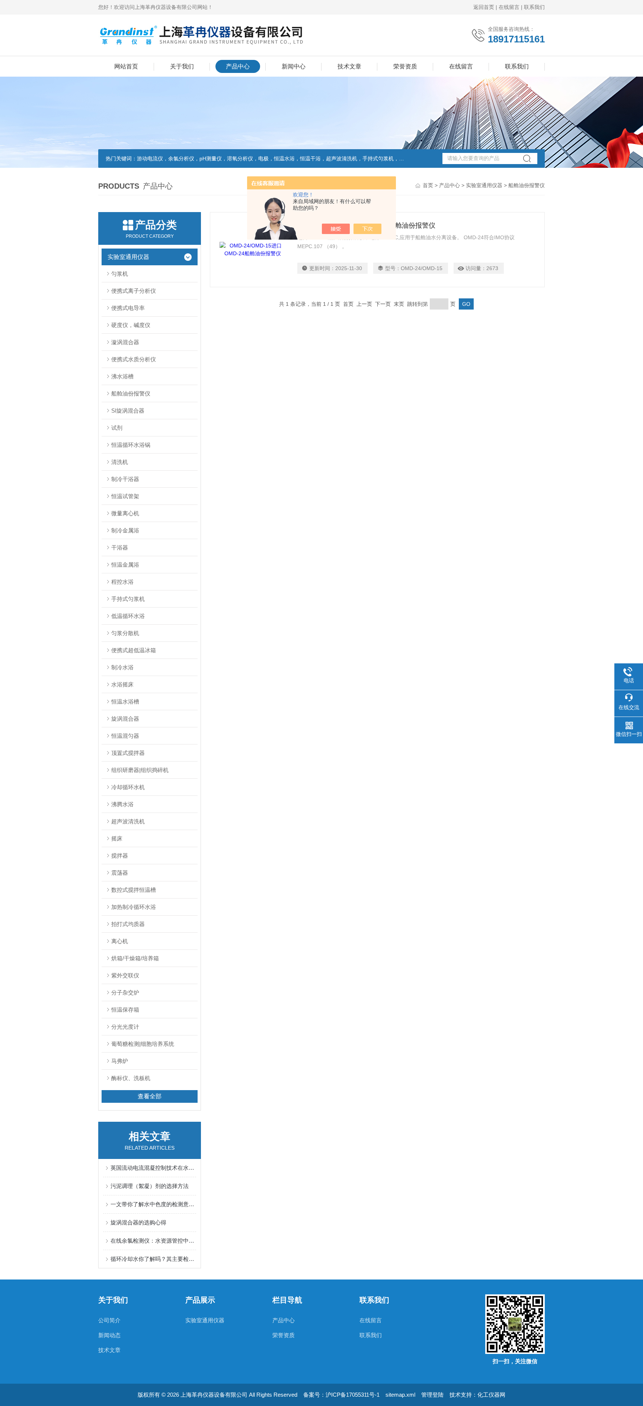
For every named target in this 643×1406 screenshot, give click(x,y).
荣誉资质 (405, 66)
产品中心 (238, 66)
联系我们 (534, 7)
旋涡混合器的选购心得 (138, 1222)
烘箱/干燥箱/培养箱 (135, 958)
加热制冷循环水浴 (133, 907)
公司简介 (109, 1320)
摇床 (116, 838)
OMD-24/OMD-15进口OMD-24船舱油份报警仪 (366, 225)
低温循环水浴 (128, 616)
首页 (428, 185)
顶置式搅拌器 (128, 753)
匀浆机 (119, 273)
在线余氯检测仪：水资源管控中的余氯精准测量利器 (153, 1240)
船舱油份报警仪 (130, 393)
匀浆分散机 (125, 633)
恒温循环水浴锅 (130, 445)
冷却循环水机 (128, 787)
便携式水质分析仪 (133, 359)
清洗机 (119, 462)
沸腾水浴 (122, 804)
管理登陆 (432, 1394)
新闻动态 (109, 1335)
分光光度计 (125, 1027)
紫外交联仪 (125, 975)
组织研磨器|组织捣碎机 (140, 770)
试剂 (116, 428)
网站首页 (126, 66)
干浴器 (119, 547)
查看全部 (149, 1096)
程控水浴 (122, 582)
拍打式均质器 (128, 924)
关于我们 (182, 66)
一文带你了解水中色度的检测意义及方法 (153, 1204)
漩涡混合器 (125, 342)
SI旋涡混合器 (127, 410)
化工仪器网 (491, 1394)
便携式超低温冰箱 (133, 650)
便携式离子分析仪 (133, 291)
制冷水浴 (122, 667)
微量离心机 (125, 513)
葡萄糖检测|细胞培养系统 (142, 1044)
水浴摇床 (122, 684)
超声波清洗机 (128, 821)
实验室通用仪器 (484, 185)
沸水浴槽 (122, 376)
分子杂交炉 (125, 992)
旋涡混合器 (125, 718)
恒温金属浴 (125, 564)
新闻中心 (293, 66)
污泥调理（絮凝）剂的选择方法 (150, 1186)
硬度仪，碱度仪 (130, 325)
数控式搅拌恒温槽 (133, 890)
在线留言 (509, 7)
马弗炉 (119, 1061)
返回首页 (483, 7)
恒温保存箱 (125, 1009)
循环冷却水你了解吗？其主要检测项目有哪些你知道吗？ (153, 1259)
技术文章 (349, 66)
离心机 (119, 941)
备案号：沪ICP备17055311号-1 (341, 1394)
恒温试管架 (125, 496)
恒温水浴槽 (125, 701)
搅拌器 (119, 855)
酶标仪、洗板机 (130, 1078)
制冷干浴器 (125, 479)
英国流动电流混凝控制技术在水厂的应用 (153, 1168)
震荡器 (119, 872)
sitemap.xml (400, 1394)
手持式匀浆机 (128, 599)
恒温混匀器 (125, 736)
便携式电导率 (128, 308)
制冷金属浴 (125, 530)
